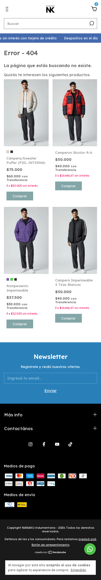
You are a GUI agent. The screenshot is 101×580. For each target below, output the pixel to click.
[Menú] (8, 10)
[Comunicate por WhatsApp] (90, 549)
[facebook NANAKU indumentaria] (44, 444)
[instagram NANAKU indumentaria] (30, 444)
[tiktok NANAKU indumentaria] (70, 444)
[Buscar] (91, 23)
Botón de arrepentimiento (50, 545)
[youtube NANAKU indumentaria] (57, 444)
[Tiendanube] (50, 552)
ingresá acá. (87, 539)
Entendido (78, 570)
